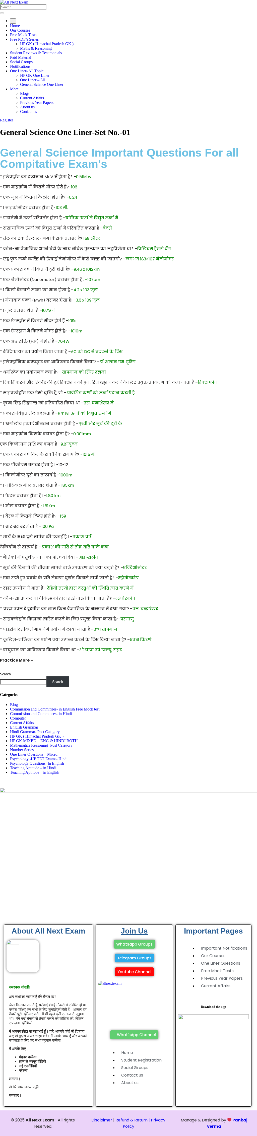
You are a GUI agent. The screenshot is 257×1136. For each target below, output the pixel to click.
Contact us (28, 111)
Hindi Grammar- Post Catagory (35, 732)
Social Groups (21, 62)
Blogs (24, 93)
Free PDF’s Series (24, 39)
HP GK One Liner (34, 75)
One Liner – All (32, 80)
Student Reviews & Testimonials (36, 53)
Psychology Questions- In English (37, 763)
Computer (18, 718)
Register (6, 120)
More (14, 89)
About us (27, 107)
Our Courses (20, 30)
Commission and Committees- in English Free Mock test (54, 709)
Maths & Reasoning (36, 48)
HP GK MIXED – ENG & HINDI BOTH (44, 741)
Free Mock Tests (23, 35)
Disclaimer (101, 1120)
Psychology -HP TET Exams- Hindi (39, 759)
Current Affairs (32, 98)
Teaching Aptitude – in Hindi (33, 768)
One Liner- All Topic (26, 71)
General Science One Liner (41, 84)
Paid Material (20, 57)
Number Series (22, 750)
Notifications (20, 66)
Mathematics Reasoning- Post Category (41, 745)
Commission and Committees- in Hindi (42, 714)
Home (15, 26)
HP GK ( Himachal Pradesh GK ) (47, 44)
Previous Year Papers (36, 102)
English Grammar (24, 727)
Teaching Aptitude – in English (34, 772)
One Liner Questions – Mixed (33, 754)
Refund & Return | (132, 1120)
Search (5, 674)
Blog (14, 704)
